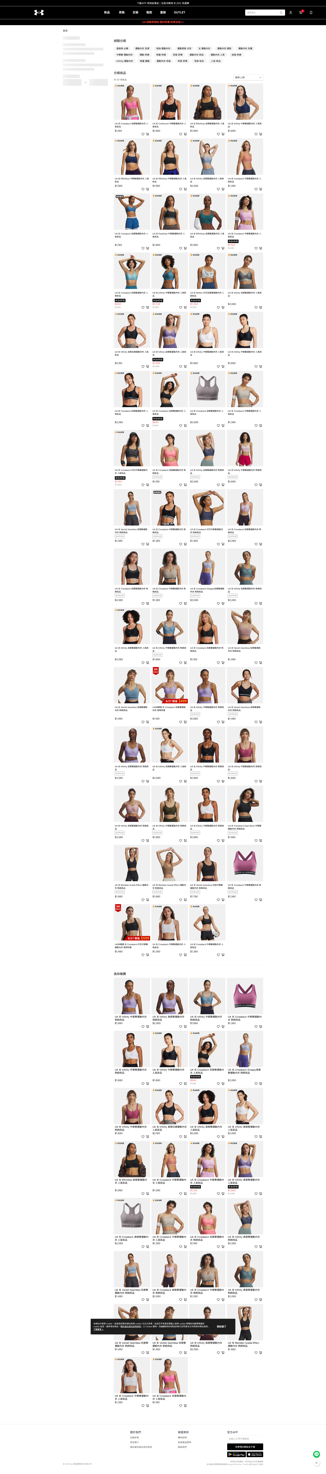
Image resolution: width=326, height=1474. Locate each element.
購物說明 (182, 1437)
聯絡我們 (182, 1447)
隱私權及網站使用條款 (141, 1447)
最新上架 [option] (240, 77)
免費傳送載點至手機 (245, 1447)
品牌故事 (134, 1437)
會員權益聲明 (184, 1442)
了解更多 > (98, 1329)
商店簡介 (134, 1442)
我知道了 (221, 1326)
